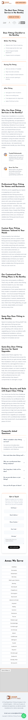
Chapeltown (14, 590)
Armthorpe (14, 630)
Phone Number (14, 522)
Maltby (14, 606)
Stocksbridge (14, 623)
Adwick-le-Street (14, 600)
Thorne (14, 616)
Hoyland (14, 603)
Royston (14, 649)
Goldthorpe (14, 636)
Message (14, 536)
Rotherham (14, 573)
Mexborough (14, 620)
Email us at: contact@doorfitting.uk (14, 713)
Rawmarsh (14, 596)
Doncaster (14, 570)
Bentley (14, 583)
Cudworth (14, 646)
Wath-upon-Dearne (14, 580)
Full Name (14, 508)
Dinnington (14, 593)
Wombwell (14, 587)
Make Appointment (21, 2)
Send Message (14, 547)
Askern (14, 633)
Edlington (14, 639)
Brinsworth (14, 663)
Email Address (14, 515)
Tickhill (14, 643)
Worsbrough (14, 653)
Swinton (14, 610)
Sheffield (14, 567)
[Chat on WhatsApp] (23, 715)
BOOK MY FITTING (14, 17)
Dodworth (14, 656)
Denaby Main (14, 659)
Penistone (14, 613)
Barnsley (14, 577)
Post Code (14, 529)
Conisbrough (14, 626)
